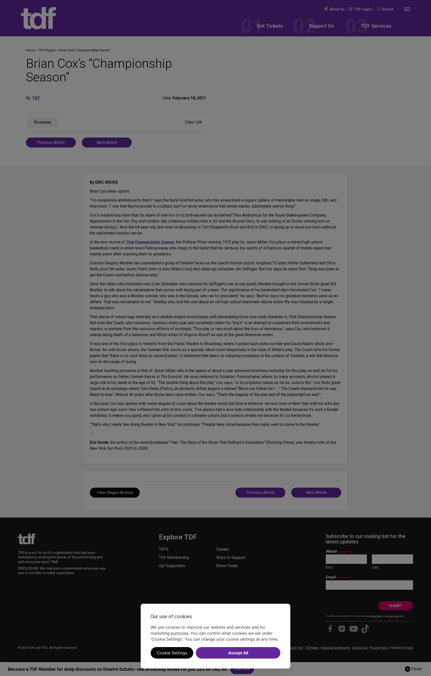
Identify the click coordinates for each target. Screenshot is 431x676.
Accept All (238, 652)
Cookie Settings (172, 652)
